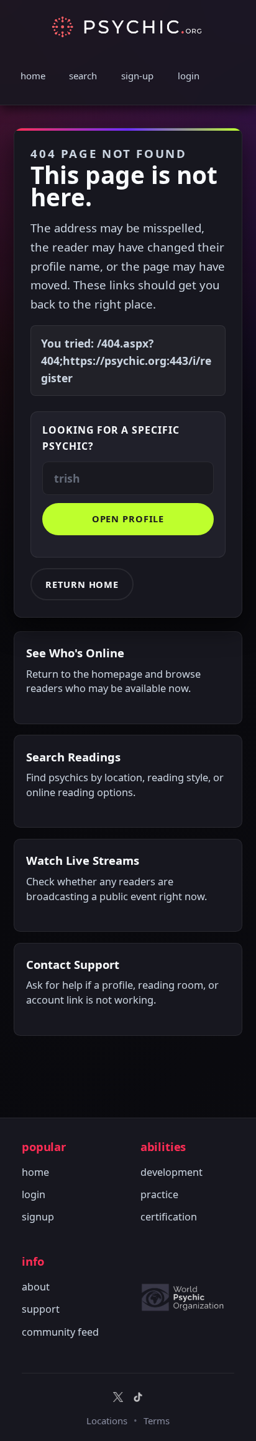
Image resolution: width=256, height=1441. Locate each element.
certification (168, 1217)
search (83, 75)
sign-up (137, 75)
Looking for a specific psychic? (111, 437)
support (41, 1309)
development (171, 1172)
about (36, 1287)
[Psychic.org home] (187, 1297)
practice (159, 1194)
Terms (157, 1420)
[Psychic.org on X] (118, 1397)
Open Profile (128, 518)
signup (38, 1217)
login (188, 75)
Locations (106, 1420)
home (33, 75)
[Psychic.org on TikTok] (138, 1397)
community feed (60, 1332)
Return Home (82, 584)
